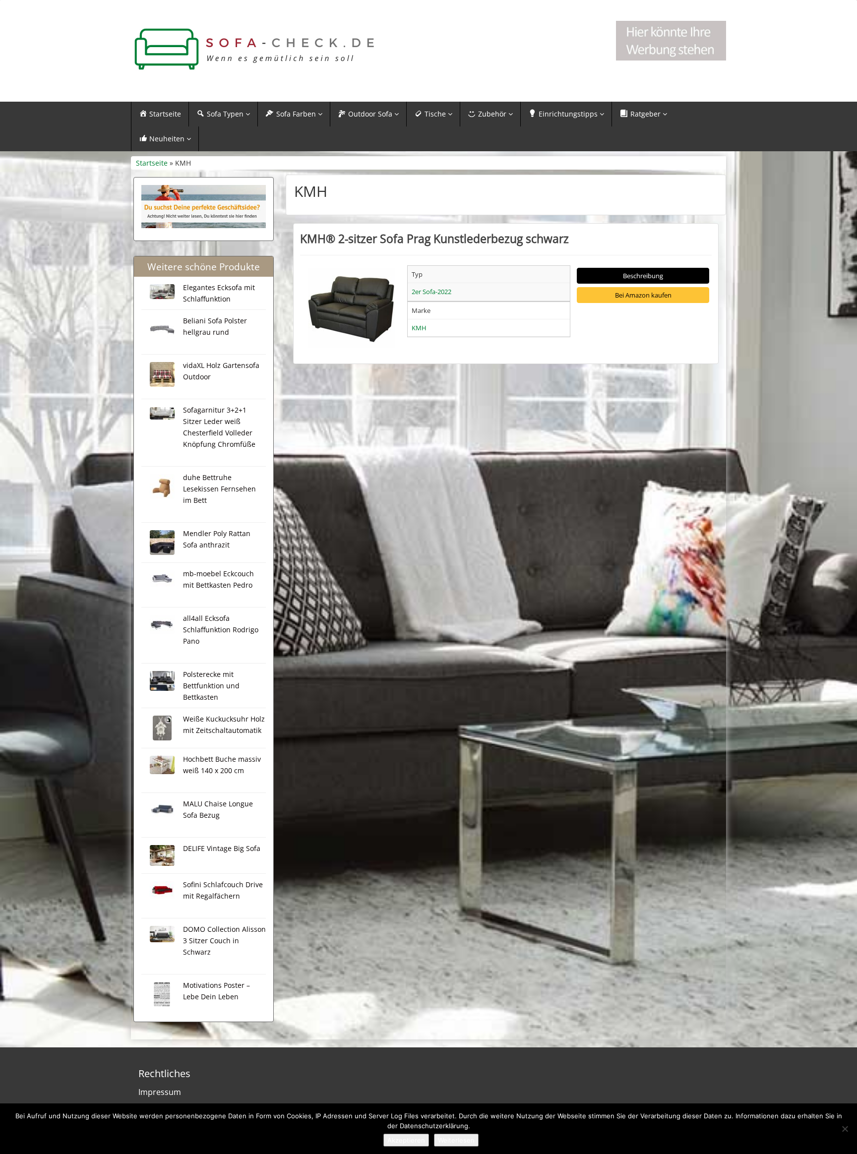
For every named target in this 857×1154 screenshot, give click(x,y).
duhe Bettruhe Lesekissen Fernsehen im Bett (219, 489)
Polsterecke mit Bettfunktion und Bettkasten (211, 685)
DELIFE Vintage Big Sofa (221, 848)
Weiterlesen (456, 1140)
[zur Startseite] (255, 49)
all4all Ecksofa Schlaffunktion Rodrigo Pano (220, 629)
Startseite (152, 163)
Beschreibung (643, 275)
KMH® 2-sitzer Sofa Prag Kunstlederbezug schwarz (434, 238)
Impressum (159, 1092)
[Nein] (845, 1129)
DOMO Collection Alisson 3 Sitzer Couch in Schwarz (224, 940)
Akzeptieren (406, 1140)
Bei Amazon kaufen (643, 295)
